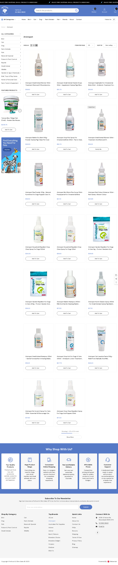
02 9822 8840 (104, 523)
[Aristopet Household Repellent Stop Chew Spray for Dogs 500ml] (39, 229)
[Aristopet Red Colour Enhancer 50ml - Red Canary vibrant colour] (101, 175)
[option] (11, 114)
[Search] (56, 10)
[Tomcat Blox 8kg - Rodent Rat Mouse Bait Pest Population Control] (11, 104)
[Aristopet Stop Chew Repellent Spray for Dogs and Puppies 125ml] (70, 393)
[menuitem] (11, 39)
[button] (2, 110)
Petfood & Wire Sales (16, 561)
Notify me (98, 149)
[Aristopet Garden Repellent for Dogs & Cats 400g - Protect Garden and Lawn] (39, 284)
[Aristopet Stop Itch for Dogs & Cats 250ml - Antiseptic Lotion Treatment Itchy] (70, 339)
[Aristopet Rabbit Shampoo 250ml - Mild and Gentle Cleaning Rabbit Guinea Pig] (70, 284)
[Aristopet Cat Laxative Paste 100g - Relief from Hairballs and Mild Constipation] (101, 339)
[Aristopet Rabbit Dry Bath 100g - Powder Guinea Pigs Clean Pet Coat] (39, 120)
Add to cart (8, 129)
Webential (113, 561)
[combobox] (54, 10)
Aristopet (10, 27)
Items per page (80, 45)
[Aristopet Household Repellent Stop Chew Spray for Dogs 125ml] (70, 229)
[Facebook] (114, 19)
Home (3, 27)
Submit (85, 507)
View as (26, 45)
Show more (70, 437)
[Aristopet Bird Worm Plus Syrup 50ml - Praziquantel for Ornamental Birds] (70, 175)
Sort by (99, 45)
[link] (11, 155)
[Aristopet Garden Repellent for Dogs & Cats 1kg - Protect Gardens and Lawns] (101, 229)
